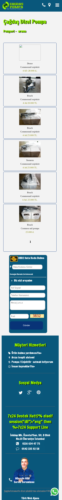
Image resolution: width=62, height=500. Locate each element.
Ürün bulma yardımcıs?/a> (26, 353)
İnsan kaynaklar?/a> (23, 366)
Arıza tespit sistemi (23, 357)
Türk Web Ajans (30, 498)
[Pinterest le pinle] (39, 397)
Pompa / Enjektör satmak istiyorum (32, 362)
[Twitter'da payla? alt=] (21, 397)
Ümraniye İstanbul (33, 439)
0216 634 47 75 (31, 443)
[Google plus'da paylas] (30, 397)
